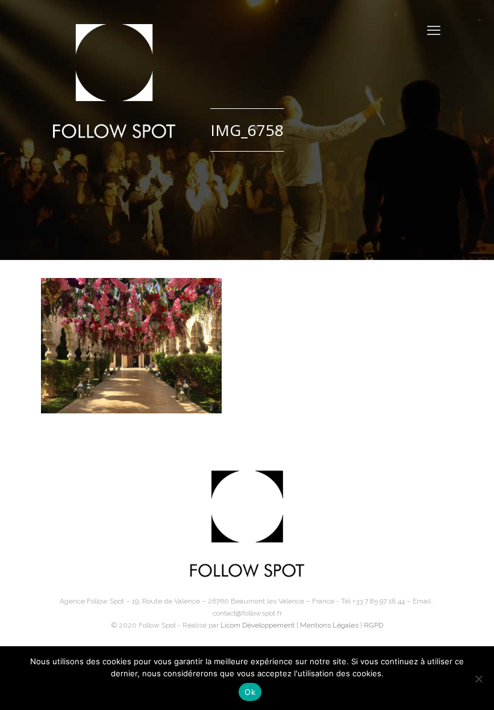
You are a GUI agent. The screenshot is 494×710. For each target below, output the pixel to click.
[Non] (478, 678)
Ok (250, 692)
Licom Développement (257, 625)
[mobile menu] (434, 30)
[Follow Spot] (114, 81)
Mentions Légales (329, 625)
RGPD (373, 625)
